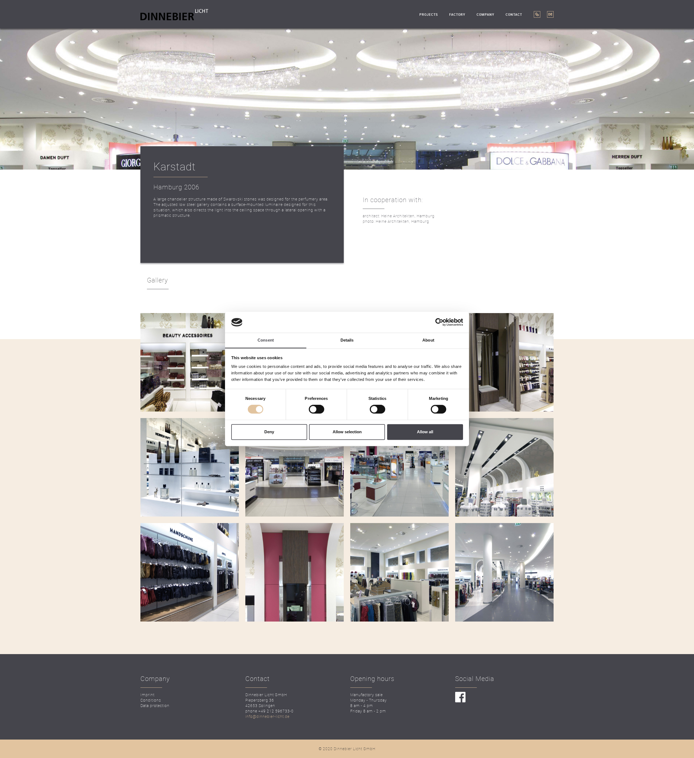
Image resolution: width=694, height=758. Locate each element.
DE (550, 14)
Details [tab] (347, 340)
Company (485, 14)
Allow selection (347, 431)
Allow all (425, 431)
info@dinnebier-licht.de (267, 716)
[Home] (174, 14)
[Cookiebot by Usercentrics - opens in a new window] (439, 322)
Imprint (147, 694)
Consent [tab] (266, 340)
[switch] (316, 409)
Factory (457, 14)
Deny (269, 431)
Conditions (150, 700)
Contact (514, 14)
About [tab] (428, 340)
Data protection (154, 705)
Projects (428, 14)
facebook (460, 697)
